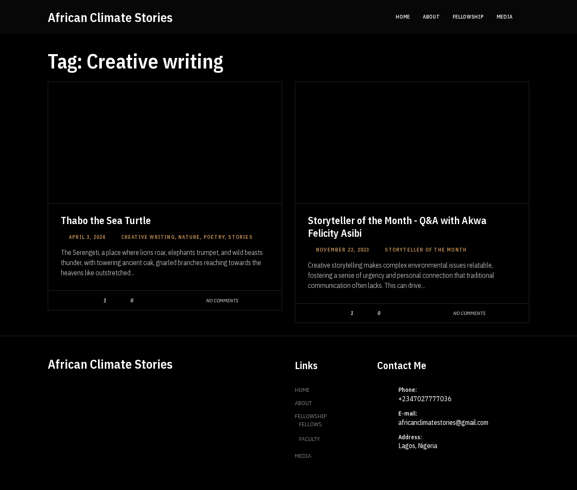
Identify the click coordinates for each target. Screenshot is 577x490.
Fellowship (311, 416)
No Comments (222, 300)
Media (303, 456)
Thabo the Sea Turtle (106, 220)
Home (302, 390)
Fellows (310, 424)
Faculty (309, 439)
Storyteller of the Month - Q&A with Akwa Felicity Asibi (397, 227)
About (303, 403)
